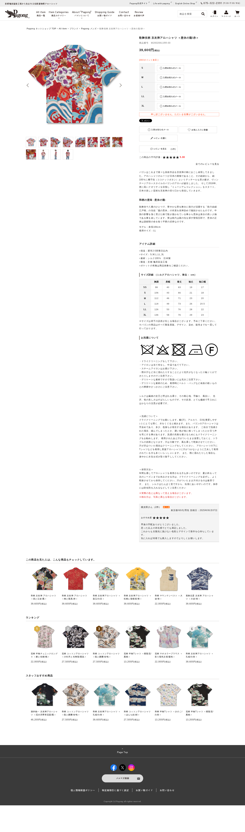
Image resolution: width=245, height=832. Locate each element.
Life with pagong (161, 3)
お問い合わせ (167, 790)
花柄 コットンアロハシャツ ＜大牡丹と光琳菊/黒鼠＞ (75, 655)
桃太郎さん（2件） (151, 507)
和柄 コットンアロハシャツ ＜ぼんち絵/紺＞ (137, 713)
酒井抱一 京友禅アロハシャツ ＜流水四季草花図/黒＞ (44, 713)
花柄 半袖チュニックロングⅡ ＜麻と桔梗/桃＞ (44, 655)
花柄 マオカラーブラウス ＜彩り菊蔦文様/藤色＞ (168, 655)
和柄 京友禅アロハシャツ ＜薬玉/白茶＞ (106, 597)
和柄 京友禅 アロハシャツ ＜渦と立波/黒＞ (43, 597)
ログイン (214, 16)
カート (237, 16)
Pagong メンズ (89, 28)
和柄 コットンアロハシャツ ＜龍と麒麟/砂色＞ (106, 655)
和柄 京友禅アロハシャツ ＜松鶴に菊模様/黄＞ (138, 597)
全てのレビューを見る (207, 164)
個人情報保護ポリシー (83, 790)
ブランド (74, 28)
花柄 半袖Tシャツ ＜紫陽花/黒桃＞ (137, 655)
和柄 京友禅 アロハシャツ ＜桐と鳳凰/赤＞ (74, 597)
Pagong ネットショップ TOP (41, 28)
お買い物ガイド (144, 790)
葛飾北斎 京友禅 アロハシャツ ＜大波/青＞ (200, 597)
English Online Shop (185, 3)
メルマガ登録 (122, 778)
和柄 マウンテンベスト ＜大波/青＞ (168, 597)
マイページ (226, 16)
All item (63, 28)
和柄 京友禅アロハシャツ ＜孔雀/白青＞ (200, 655)
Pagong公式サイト (139, 3)
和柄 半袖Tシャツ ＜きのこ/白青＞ (168, 713)
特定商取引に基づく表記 (115, 790)
